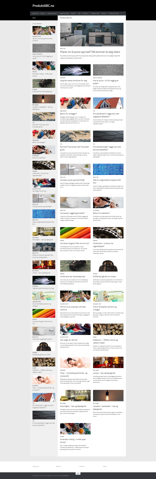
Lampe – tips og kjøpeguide (104, 373)
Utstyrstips (35, 466)
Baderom (58, 466)
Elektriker (96, 210)
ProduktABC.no (43, 6)
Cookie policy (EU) (114, 13)
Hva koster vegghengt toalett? (72, 213)
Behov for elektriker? (101, 213)
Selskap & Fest (95, 13)
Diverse (104, 13)
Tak (79, 13)
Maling (62, 240)
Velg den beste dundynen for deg (73, 80)
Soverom (62, 78)
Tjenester (85, 13)
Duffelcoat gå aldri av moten (104, 276)
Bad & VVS (35, 13)
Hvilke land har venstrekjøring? (72, 276)
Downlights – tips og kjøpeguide (73, 406)
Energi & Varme (52, 13)
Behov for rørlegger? (68, 114)
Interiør (73, 13)
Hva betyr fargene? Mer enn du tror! (74, 243)
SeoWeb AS (66, 475)
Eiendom (82, 466)
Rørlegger (63, 111)
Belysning (96, 370)
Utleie (104, 466)
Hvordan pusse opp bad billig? (72, 180)
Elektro (42, 13)
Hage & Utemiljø (64, 13)
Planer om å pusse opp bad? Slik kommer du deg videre (90, 52)
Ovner (95, 337)
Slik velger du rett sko (69, 340)
